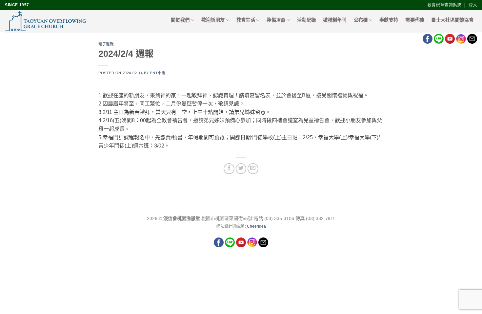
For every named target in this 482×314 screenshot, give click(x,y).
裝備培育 (276, 20)
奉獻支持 (388, 20)
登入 (473, 4)
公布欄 (361, 20)
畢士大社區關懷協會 (452, 20)
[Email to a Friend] (253, 168)
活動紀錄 (306, 20)
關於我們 (180, 20)
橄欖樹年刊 (334, 20)
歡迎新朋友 (213, 20)
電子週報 (105, 44)
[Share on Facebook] (229, 168)
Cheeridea (256, 226)
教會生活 (245, 20)
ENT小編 (157, 73)
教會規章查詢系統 (444, 4)
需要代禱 (414, 20)
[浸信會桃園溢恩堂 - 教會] (71, 21)
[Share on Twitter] (241, 168)
